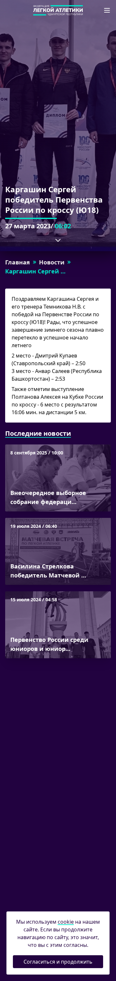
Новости (51, 262)
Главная (17, 262)
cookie (66, 921)
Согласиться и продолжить (58, 961)
